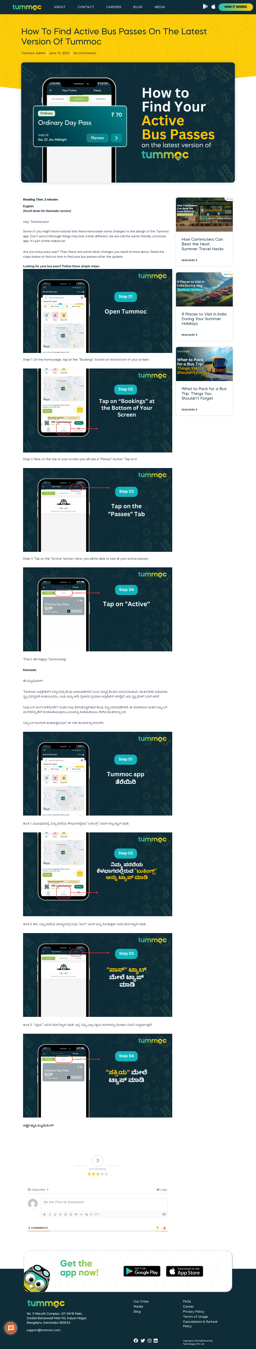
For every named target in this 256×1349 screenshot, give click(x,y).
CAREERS (113, 7)
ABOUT (60, 7)
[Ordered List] (65, 1214)
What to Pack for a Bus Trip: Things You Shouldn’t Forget (204, 393)
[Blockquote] (76, 1214)
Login (163, 1190)
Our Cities (141, 1301)
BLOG (137, 7)
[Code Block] (81, 1214)
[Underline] (55, 1214)
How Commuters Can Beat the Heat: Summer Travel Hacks (203, 244)
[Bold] (44, 1214)
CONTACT (86, 7)
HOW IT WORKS (236, 7)
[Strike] (60, 1214)
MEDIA (160, 7)
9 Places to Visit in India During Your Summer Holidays (204, 319)
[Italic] (49, 1214)
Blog (137, 1311)
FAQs (187, 1301)
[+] (97, 1214)
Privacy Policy (193, 1311)
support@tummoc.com (44, 1330)
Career (188, 1306)
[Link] (86, 1214)
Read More (188, 260)
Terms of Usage (195, 1316)
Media (138, 1306)
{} (91, 1214)
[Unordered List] (70, 1214)
